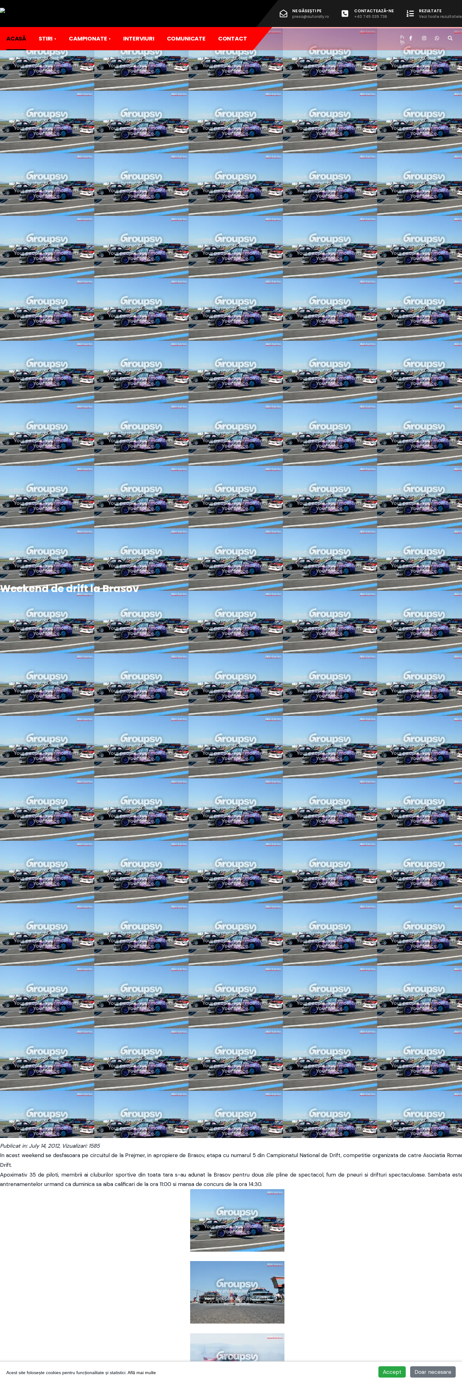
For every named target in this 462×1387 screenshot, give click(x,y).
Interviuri (138, 38)
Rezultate (440, 13)
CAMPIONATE (88, 38)
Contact (232, 38)
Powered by (402, 39)
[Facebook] (411, 38)
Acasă (16, 38)
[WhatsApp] (437, 38)
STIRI (45, 38)
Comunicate (186, 38)
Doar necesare (433, 1371)
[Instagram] (424, 38)
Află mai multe (142, 1372)
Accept (392, 1371)
